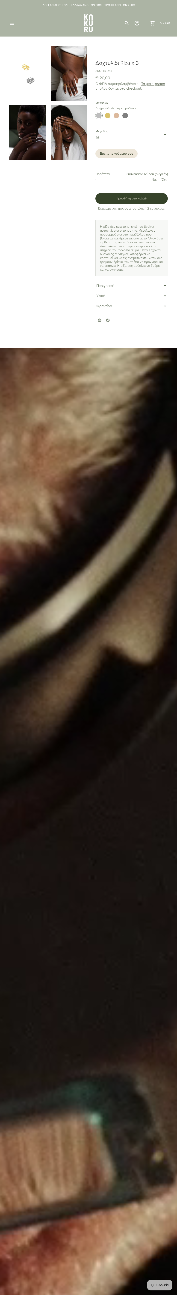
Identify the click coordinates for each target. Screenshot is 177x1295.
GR (167, 23)
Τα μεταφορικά (153, 84)
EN (160, 23)
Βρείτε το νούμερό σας (116, 154)
